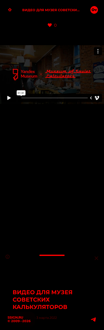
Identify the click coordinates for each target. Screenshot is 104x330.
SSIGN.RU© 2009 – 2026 (19, 319)
